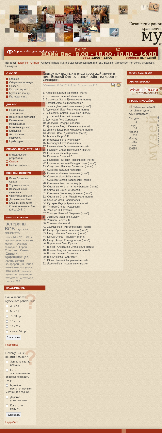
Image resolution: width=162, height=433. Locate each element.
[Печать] (112, 85)
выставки (14, 236)
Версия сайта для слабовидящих (35, 51)
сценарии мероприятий (16, 231)
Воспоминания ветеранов (18, 190)
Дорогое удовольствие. (19, 399)
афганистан (11, 274)
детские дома (26, 278)
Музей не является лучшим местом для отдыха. (19, 388)
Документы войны (20, 199)
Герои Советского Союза (19, 180)
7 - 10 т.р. (16, 316)
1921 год (28, 237)
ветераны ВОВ (15, 226)
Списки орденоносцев (17, 255)
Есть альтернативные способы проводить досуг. (18, 375)
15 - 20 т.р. (16, 326)
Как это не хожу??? (16, 407)
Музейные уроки (19, 127)
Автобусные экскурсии (16, 136)
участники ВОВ (13, 281)
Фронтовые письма (20, 195)
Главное (23, 62)
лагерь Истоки (15, 260)
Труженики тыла (19, 185)
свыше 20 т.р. (18, 331)
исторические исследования (18, 276)
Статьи (34, 62)
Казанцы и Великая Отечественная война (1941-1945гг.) (22, 206)
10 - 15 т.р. (16, 321)
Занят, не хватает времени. (20, 363)
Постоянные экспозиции (16, 111)
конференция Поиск (19, 264)
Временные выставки (22, 116)
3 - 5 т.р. (15, 305)
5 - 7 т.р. (15, 311)
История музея (18, 89)
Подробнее (11, 344)
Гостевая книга (18, 96)
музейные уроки (13, 240)
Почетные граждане (16, 245)
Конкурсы (15, 130)
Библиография (18, 165)
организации (13, 270)
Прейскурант (16, 141)
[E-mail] (118, 85)
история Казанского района (19, 268)
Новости (14, 85)
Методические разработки (17, 156)
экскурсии (26, 271)
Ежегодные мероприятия (17, 122)
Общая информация (21, 82)
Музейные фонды (19, 93)
